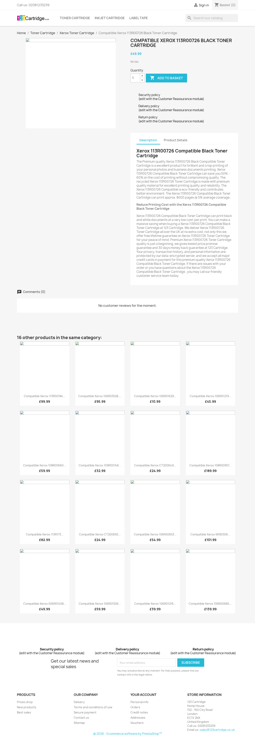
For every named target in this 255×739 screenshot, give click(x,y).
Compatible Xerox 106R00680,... (210, 603)
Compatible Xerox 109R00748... (100, 465)
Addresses (137, 717)
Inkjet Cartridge (110, 18)
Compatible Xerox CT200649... (155, 465)
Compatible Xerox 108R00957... (210, 465)
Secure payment (85, 712)
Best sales (24, 712)
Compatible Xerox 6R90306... (210, 534)
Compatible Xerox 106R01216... (155, 603)
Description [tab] (148, 140)
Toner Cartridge (75, 18)
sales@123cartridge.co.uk (217, 730)
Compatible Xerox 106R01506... (100, 603)
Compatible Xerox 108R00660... (44, 465)
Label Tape (138, 18)
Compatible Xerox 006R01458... (44, 603)
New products (26, 707)
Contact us (81, 717)
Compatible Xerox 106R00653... (155, 534)
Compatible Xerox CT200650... (100, 534)
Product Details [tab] (175, 140)
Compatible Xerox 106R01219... (210, 396)
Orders (135, 707)
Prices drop (25, 702)
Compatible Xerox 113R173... (44, 534)
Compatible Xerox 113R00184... (44, 396)
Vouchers (137, 723)
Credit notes (139, 712)
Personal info (139, 702)
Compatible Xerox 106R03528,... (99, 396)
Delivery (79, 702)
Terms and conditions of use (93, 707)
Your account (143, 695)
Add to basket (166, 77)
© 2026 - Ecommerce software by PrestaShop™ (127, 734)
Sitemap (79, 723)
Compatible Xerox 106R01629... (155, 396)
